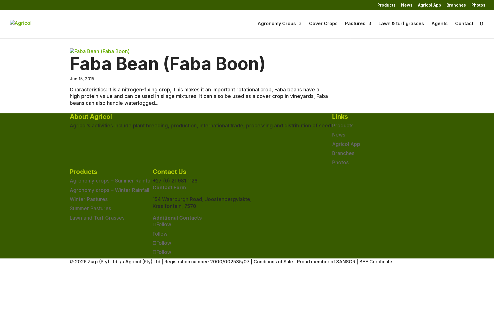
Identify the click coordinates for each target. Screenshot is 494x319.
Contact (464, 23)
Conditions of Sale (273, 261)
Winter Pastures (89, 199)
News (407, 5)
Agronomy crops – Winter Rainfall (109, 190)
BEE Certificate (375, 261)
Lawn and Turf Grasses (97, 218)
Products (386, 5)
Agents (439, 23)
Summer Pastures (90, 208)
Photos (478, 5)
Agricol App (429, 5)
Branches (456, 5)
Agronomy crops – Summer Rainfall (111, 181)
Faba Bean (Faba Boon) (168, 63)
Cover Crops (323, 23)
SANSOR (345, 261)
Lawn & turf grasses (401, 23)
